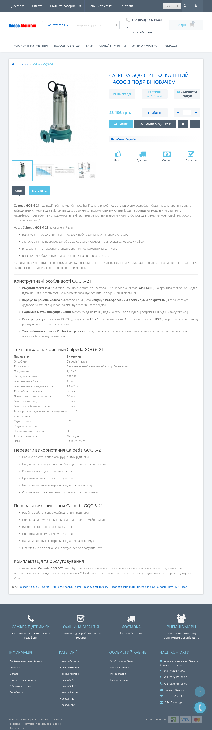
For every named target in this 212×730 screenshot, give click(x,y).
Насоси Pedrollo (69, 673)
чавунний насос (177, 587)
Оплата (37, 6)
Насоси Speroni (69, 692)
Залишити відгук (189, 94)
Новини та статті (100, 6)
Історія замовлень (121, 667)
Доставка (17, 6)
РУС (168, 5)
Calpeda (23, 587)
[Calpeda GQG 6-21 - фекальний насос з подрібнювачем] (57, 114)
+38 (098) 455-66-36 (175, 677)
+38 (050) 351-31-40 (175, 671)
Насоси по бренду (67, 45)
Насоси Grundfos (70, 667)
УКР (176, 5)
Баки (89, 45)
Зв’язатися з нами (21, 686)
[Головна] (13, 64)
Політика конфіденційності (26, 661)
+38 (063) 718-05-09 (175, 683)
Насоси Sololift (68, 686)
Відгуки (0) (39, 190)
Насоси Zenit (67, 705)
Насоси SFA (67, 680)
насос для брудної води (151, 587)
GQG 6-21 (35, 587)
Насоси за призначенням (30, 45)
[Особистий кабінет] (198, 5)
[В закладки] (183, 124)
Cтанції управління (112, 45)
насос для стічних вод (95, 587)
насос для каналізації (123, 587)
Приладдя (170, 45)
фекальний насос (53, 587)
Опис (18, 190)
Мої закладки (118, 673)
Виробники (16, 692)
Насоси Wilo (67, 698)
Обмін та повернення (65, 6)
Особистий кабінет (121, 661)
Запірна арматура (144, 45)
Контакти (126, 6)
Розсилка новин (120, 680)
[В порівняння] (195, 124)
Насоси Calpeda (69, 661)
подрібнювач (73, 587)
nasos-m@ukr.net (174, 690)
